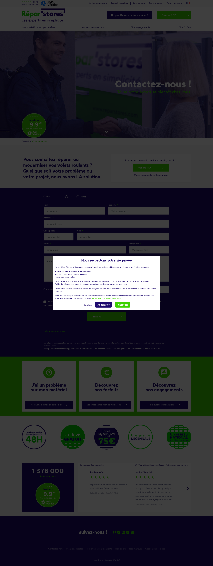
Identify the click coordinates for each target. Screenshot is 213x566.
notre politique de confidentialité (106, 298)
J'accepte (123, 304)
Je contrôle (103, 304)
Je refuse (88, 305)
